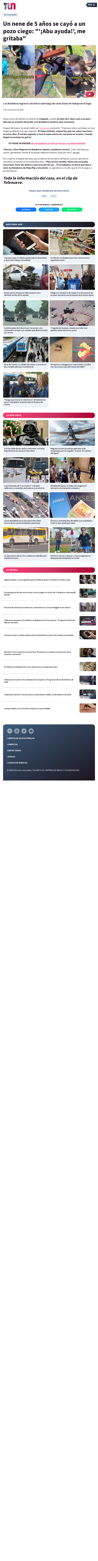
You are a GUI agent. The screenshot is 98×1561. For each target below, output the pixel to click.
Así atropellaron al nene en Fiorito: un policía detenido (58, 143)
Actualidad (10, 15)
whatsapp (72, 210)
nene (44, 196)
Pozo (53, 196)
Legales (11, 756)
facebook (26, 210)
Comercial (12, 744)
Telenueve (44, 128)
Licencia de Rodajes (17, 762)
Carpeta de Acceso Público (21, 738)
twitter (49, 210)
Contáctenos (14, 750)
